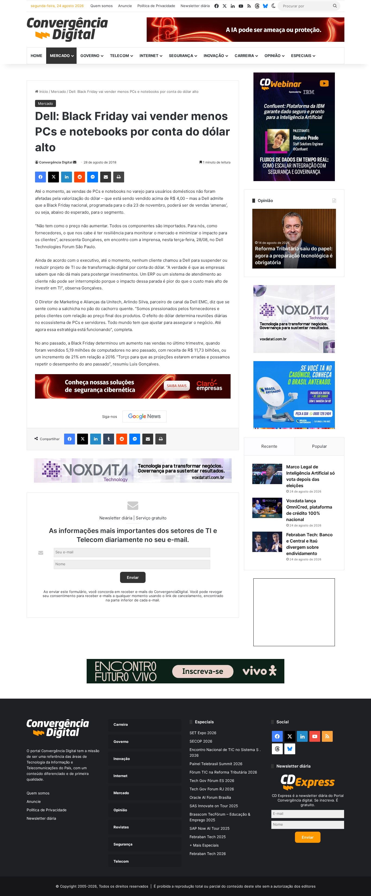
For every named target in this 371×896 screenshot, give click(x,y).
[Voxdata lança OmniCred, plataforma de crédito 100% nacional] (267, 508)
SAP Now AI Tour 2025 (209, 828)
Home (36, 55)
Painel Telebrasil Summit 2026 (216, 764)
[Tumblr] (108, 439)
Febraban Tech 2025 (208, 837)
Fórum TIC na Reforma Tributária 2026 (223, 772)
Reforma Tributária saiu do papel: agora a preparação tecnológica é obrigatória (294, 255)
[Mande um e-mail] (74, 162)
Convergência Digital (55, 162)
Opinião (273, 55)
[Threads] (257, 6)
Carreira (244, 55)
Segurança (181, 55)
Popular (319, 446)
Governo (89, 55)
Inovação (214, 55)
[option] (294, 239)
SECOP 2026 (201, 741)
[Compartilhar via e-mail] (105, 177)
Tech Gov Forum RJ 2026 (212, 789)
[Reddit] (79, 177)
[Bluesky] (265, 6)
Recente (269, 446)
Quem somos (101, 6)
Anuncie (125, 6)
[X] (53, 177)
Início (43, 91)
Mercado (60, 55)
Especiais (301, 55)
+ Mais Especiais (204, 845)
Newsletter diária (195, 6)
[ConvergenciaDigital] (67, 29)
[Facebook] (40, 177)
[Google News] (144, 416)
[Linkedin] (66, 177)
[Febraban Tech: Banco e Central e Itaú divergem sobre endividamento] (267, 542)
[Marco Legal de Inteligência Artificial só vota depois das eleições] (267, 474)
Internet (149, 55)
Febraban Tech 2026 (208, 853)
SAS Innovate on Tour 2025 (214, 806)
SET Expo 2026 (203, 733)
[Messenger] (92, 177)
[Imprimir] (118, 177)
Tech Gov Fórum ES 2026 (212, 780)
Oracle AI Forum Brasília (210, 797)
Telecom (119, 55)
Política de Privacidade (156, 6)
